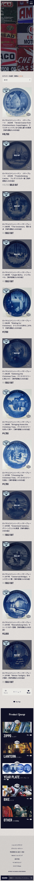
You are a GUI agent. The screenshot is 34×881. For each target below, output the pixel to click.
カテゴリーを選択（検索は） (13, 76)
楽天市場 (17, 859)
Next (28, 693)
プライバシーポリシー (17, 848)
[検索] (31, 878)
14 (20, 692)
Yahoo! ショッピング (17, 855)
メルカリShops (17, 866)
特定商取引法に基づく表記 (17, 852)
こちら (20, 76)
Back (6, 693)
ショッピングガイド (17, 845)
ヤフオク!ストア (17, 862)
